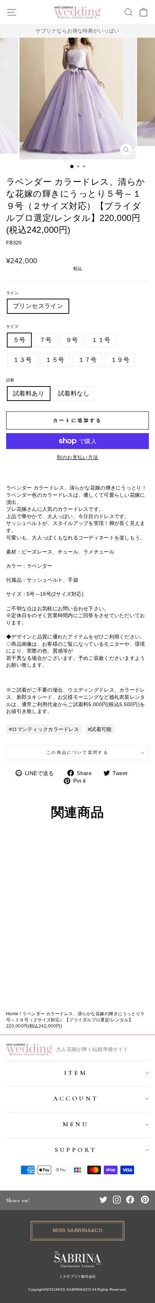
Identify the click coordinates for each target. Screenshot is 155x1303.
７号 (45, 340)
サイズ (12, 326)
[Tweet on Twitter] (103, 1200)
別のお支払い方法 (77, 457)
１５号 (54, 359)
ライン (12, 293)
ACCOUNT (76, 1098)
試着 (10, 380)
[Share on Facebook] (130, 1200)
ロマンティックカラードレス (45, 729)
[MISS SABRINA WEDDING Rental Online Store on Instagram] (117, 1200)
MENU (76, 1124)
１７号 (87, 359)
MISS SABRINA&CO (78, 1230)
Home (12, 1013)
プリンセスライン (38, 306)
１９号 (120, 359)
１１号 (101, 340)
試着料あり (28, 393)
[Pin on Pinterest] (145, 1200)
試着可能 (101, 729)
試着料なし (73, 393)
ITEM (76, 1073)
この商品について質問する (77, 752)
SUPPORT (76, 1150)
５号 (19, 340)
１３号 (22, 359)
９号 (72, 340)
